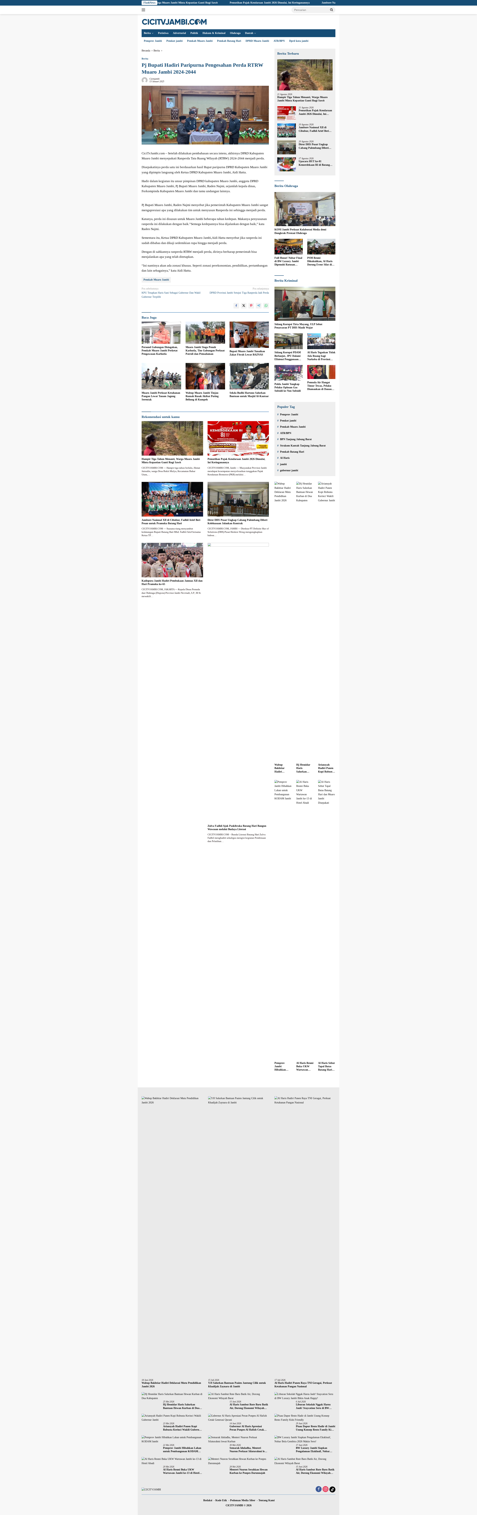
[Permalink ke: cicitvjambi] (145, 79)
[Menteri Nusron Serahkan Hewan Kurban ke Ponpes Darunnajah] (238, 1461)
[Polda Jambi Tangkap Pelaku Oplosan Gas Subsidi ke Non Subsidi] (288, 373)
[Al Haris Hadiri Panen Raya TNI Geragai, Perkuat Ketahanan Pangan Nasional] (304, 1236)
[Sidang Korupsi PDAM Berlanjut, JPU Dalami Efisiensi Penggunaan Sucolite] (288, 341)
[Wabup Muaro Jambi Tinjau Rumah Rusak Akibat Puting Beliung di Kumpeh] (205, 376)
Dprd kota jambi (298, 41)
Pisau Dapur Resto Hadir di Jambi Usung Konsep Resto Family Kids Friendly (315, 1428)
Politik (194, 33)
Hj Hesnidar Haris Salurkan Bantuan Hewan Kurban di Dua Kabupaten (303, 768)
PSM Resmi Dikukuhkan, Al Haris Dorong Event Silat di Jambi (319, 262)
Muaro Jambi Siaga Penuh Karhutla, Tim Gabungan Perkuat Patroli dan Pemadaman (205, 350)
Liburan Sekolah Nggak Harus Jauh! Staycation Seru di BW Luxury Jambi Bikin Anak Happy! (315, 1406)
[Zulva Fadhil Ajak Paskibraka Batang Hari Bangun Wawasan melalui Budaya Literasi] (238, 682)
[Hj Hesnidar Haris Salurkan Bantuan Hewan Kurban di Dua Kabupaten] (305, 621)
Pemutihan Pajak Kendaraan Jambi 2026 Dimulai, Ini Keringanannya (199, 2)
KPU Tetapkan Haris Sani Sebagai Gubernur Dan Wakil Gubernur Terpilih (171, 292)
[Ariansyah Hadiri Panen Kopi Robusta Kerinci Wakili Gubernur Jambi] (326, 621)
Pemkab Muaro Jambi (200, 41)
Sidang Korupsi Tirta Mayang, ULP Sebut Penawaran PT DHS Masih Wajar (298, 326)
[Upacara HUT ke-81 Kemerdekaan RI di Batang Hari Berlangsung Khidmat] (286, 164)
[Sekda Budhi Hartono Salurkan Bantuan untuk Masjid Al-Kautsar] (249, 376)
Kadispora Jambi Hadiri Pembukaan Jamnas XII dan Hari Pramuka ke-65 (172, 582)
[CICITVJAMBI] (174, 21)
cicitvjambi (154, 79)
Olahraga (235, 33)
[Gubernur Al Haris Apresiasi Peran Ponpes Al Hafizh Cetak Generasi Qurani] (238, 1418)
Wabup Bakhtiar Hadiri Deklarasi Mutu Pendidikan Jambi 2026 (281, 768)
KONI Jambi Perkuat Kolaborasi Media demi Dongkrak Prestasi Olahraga (300, 231)
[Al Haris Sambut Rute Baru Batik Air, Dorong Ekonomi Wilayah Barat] (238, 1396)
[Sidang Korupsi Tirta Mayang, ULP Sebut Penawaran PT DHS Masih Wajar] (304, 304)
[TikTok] (332, 1489)
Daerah (249, 33)
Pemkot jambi (174, 41)
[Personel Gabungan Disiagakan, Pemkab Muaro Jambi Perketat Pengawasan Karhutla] (161, 333)
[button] (331, 10)
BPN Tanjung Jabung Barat (296, 439)
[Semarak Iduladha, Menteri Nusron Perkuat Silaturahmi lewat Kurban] (238, 1439)
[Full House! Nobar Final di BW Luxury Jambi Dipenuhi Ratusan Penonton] (288, 247)
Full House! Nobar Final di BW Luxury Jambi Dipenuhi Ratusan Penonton (288, 262)
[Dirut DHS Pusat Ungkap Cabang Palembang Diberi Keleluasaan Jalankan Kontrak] (238, 499)
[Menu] (144, 10)
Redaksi (207, 1500)
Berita (147, 33)
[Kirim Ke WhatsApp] (266, 306)
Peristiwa (163, 33)
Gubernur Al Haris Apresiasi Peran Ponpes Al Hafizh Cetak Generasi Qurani (247, 1428)
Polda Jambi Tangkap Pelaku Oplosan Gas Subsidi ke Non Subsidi (287, 387)
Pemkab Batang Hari (229, 41)
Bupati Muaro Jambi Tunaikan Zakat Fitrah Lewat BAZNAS (247, 353)
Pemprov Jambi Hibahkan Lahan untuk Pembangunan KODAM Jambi (282, 1067)
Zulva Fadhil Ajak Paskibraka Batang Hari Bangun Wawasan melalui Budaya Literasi (237, 828)
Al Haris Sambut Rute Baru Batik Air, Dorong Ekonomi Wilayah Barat (249, 1406)
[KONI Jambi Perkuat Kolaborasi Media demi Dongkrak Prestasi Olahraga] (304, 209)
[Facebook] (319, 1489)
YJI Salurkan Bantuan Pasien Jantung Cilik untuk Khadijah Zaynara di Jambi (237, 1385)
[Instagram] (325, 1489)
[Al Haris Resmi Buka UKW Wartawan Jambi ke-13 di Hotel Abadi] (305, 920)
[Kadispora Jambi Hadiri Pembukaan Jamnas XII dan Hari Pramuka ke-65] (172, 560)
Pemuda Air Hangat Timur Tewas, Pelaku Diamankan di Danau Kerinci (319, 386)
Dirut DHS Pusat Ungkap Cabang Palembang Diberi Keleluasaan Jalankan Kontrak (237, 522)
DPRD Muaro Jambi (257, 41)
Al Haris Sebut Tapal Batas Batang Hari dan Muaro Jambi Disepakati (326, 1067)
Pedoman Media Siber (242, 1500)
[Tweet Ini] (244, 306)
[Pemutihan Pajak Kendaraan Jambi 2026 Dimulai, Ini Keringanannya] (238, 438)
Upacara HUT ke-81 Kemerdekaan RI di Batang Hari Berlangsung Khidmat (314, 163)
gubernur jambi (289, 470)
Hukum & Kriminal (214, 33)
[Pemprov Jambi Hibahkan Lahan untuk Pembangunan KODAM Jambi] (283, 920)
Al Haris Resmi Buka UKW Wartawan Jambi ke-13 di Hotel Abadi (304, 1067)
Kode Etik (221, 1500)
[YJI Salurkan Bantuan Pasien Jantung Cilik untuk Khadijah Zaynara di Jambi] (238, 1236)
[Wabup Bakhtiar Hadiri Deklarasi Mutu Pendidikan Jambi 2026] (283, 621)
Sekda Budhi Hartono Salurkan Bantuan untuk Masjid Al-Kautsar (249, 394)
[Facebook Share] (236, 306)
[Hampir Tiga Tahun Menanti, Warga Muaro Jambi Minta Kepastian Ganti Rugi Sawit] (172, 438)
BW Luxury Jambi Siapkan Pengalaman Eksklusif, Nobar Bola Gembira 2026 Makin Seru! (314, 1450)
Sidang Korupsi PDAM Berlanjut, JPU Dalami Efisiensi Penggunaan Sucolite (287, 356)
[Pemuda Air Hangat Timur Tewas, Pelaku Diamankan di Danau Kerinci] (321, 372)
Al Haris (285, 458)
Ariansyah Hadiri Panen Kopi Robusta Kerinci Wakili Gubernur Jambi (326, 768)
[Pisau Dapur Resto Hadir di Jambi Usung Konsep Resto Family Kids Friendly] (304, 1418)
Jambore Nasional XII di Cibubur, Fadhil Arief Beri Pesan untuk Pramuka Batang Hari (301, 2)
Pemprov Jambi (153, 41)
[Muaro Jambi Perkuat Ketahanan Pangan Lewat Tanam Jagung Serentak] (161, 376)
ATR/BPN (279, 41)
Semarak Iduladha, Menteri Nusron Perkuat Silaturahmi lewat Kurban (249, 1450)
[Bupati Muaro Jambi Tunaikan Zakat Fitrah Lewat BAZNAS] (249, 335)
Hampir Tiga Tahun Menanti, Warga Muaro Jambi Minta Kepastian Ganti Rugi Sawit (171, 461)
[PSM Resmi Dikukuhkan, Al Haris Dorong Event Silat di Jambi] (321, 247)
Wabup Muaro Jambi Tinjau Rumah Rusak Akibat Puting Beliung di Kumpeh (202, 396)
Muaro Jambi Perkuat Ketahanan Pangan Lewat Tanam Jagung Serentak (161, 396)
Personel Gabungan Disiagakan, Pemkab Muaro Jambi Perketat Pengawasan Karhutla (160, 350)
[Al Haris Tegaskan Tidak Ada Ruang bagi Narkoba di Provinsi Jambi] (321, 341)
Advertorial (179, 33)
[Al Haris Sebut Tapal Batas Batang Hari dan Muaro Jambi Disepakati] (326, 920)
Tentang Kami (266, 1500)
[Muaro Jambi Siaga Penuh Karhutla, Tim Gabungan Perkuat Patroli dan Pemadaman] (205, 333)
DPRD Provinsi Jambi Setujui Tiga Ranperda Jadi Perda (239, 290)
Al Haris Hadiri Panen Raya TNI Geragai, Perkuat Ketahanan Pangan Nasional (303, 1385)
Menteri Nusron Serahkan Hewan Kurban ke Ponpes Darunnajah (249, 1471)
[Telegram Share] (258, 306)
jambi (283, 464)
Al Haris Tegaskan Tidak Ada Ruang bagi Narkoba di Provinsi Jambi (321, 356)
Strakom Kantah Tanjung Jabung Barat (303, 445)
